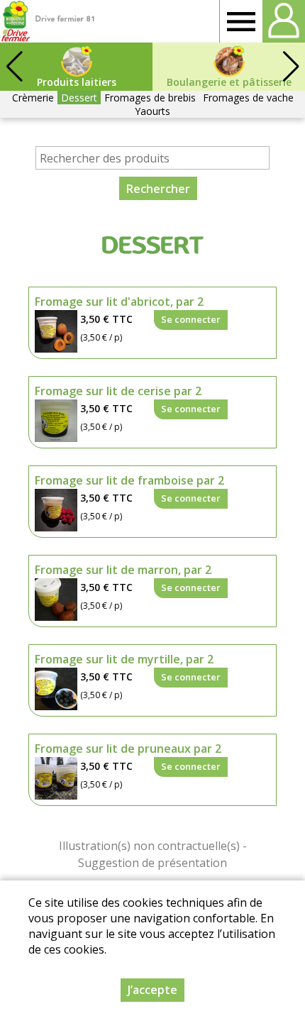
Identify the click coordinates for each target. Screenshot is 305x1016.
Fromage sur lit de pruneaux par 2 (128, 748)
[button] (291, 67)
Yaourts (152, 111)
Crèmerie (33, 97)
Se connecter (191, 319)
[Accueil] (48, 21)
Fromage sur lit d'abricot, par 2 (119, 301)
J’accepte (152, 990)
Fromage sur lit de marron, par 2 (123, 570)
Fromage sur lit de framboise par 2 (129, 480)
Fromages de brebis (150, 97)
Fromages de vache (248, 97)
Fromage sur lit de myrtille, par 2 (124, 659)
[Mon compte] (283, 21)
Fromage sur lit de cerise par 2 (118, 391)
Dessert (79, 97)
